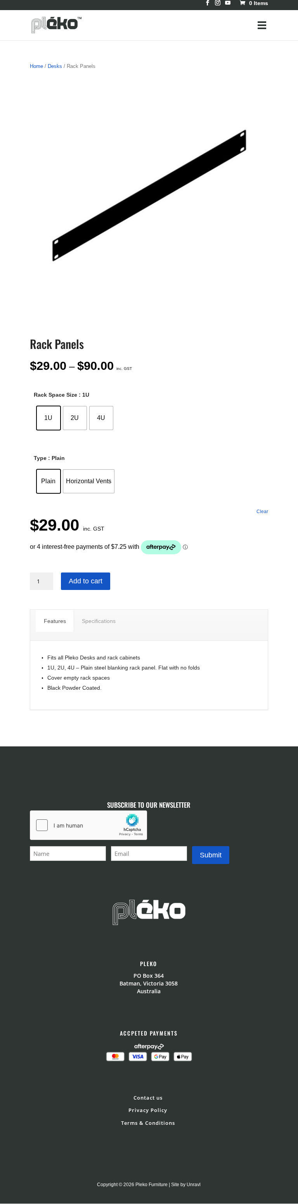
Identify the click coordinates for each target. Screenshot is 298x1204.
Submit (211, 855)
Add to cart (85, 581)
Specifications (99, 621)
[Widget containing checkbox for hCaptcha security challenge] (88, 825)
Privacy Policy (147, 1110)
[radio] (48, 418)
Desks (55, 66)
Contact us (148, 1097)
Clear (262, 511)
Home (36, 66)
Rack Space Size (55, 395)
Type (40, 458)
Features (55, 621)
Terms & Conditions (148, 1122)
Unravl (194, 1184)
